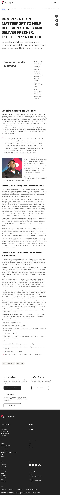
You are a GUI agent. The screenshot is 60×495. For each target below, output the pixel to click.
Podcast (2, 456)
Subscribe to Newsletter (5, 445)
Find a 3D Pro (3, 435)
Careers (2, 454)
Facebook (30, 465)
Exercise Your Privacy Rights (31, 489)
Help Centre (3, 464)
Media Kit (30, 448)
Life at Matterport (4, 448)
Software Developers (5, 433)
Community (3, 475)
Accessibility (3, 477)
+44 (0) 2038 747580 (35, 476)
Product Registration (5, 471)
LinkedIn (36, 465)
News (30, 445)
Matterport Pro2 (12, 333)
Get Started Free (12, 388)
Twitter (33, 465)
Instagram (39, 465)
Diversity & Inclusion (5, 450)
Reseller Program (4, 431)
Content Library (4, 468)
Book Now (40, 388)
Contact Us (12, 405)
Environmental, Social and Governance (9, 452)
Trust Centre (3, 473)
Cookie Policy (20, 489)
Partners (2, 427)
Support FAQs (3, 466)
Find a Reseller (4, 429)
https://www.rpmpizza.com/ (9, 320)
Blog (30, 443)
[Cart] (55, 2)
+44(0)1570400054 (35, 480)
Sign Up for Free (32, 429)
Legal (2, 479)
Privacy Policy (11, 489)
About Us (3, 443)
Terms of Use (3, 489)
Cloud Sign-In (31, 427)
